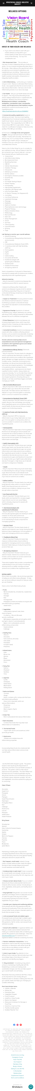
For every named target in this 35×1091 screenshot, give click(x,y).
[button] (2, 3)
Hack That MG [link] (17, 1059)
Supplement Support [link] (17, 1075)
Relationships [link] (18, 1073)
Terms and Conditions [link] (17, 1078)
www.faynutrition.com (8, 935)
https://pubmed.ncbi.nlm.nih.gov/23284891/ (15, 111)
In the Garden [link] (18, 1071)
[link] (17, 3)
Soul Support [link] (17, 1062)
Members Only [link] (17, 1064)
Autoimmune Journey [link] (17, 1055)
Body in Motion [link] (17, 1066)
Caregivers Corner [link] (17, 1057)
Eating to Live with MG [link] (17, 1068)
